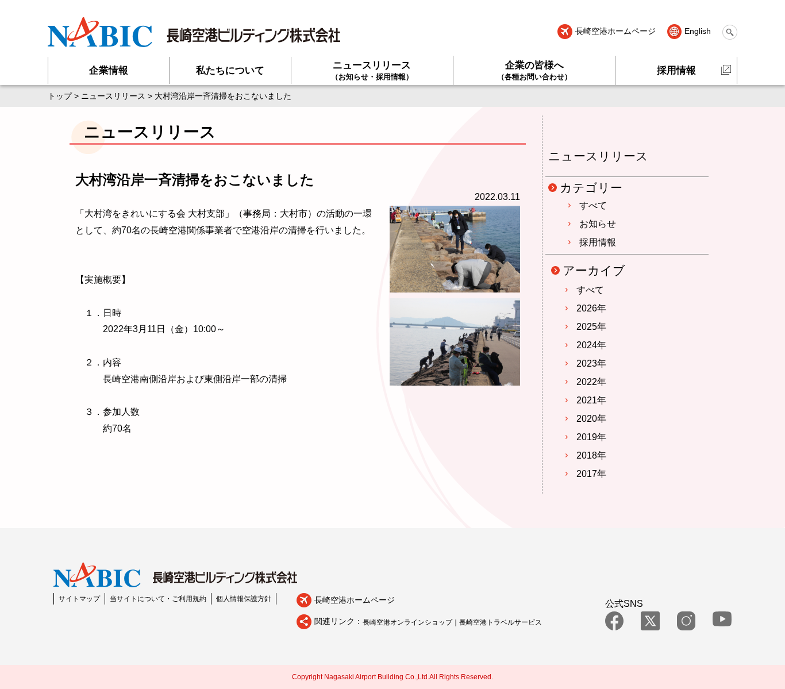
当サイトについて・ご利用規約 (158, 599)
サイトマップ (79, 599)
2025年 (591, 327)
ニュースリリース (372, 70)
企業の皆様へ (534, 70)
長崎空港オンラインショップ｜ (411, 622)
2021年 (591, 400)
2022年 (591, 382)
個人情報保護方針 (243, 599)
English (697, 31)
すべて (593, 205)
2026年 (591, 308)
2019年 (591, 437)
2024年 (591, 345)
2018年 (591, 455)
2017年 (591, 474)
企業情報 (108, 70)
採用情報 (676, 70)
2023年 (591, 363)
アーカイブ (594, 270)
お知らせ (597, 224)
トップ (60, 96)
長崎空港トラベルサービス (500, 622)
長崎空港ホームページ (615, 31)
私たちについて (230, 70)
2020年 (591, 419)
